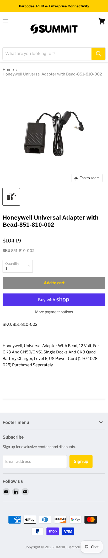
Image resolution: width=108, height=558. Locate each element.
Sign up (81, 461)
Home (8, 70)
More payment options (54, 312)
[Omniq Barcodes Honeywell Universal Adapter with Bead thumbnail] (11, 196)
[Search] (98, 54)
